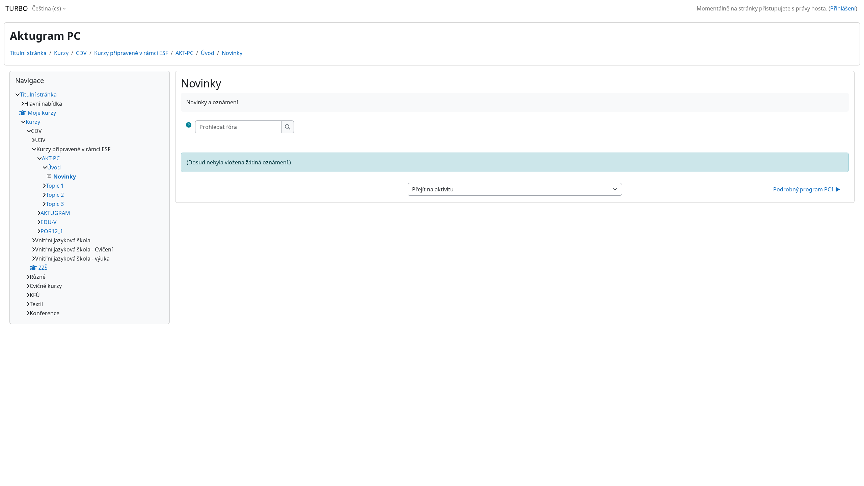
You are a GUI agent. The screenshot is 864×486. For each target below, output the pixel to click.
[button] (188, 126)
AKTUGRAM (55, 213)
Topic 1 (55, 185)
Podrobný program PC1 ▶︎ (806, 189)
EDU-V (48, 222)
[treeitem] (89, 203)
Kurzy (61, 53)
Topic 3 (55, 204)
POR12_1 (51, 231)
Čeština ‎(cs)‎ (46, 8)
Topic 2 (55, 194)
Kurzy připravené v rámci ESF (131, 53)
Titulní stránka (28, 53)
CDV (81, 53)
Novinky (232, 53)
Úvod (207, 53)
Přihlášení (843, 8)
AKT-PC (184, 53)
